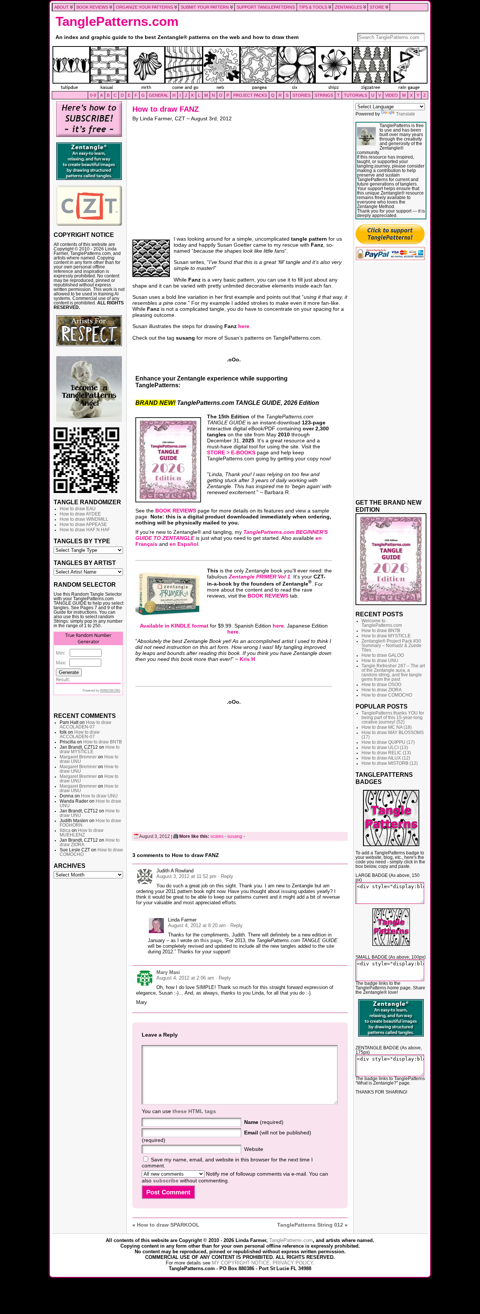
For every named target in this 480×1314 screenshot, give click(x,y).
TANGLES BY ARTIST (85, 562)
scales (217, 836)
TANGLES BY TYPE (82, 541)
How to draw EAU (78, 508)
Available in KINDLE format (174, 626)
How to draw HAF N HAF (85, 529)
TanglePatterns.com (117, 21)
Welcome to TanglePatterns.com (382, 623)
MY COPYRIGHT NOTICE (241, 1263)
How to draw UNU (99, 796)
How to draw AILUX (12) (386, 758)
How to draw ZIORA (382, 690)
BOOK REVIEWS (175, 511)
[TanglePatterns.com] (240, 68)
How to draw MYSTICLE (90, 749)
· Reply (225, 876)
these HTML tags (194, 1111)
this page (211, 940)
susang (234, 836)
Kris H (247, 659)
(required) (264, 1122)
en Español (184, 544)
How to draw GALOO (383, 655)
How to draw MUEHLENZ (82, 832)
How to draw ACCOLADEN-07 (85, 724)
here (243, 326)
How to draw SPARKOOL (168, 1225)
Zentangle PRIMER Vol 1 (259, 577)
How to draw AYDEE (80, 514)
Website (253, 1149)
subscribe (165, 1181)
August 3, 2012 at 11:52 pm (186, 876)
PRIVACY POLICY (293, 1263)
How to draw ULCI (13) (385, 747)
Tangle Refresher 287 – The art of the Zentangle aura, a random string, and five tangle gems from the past (393, 673)
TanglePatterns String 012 (310, 1225)
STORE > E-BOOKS (231, 452)
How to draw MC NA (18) (387, 727)
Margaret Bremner (78, 757)
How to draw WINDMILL (84, 519)
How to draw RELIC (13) (386, 753)
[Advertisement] (89, 996)
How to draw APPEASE (83, 524)
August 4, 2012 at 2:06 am (185, 978)
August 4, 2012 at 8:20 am (197, 925)
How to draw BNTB (102, 742)
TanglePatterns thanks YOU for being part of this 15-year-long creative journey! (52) (393, 717)
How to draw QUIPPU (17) (388, 742)
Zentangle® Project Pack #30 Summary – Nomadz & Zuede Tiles (392, 645)
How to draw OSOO (381, 684)
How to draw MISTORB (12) (390, 763)
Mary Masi (168, 972)
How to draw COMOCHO (387, 695)
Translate (405, 114)
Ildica (65, 830)
